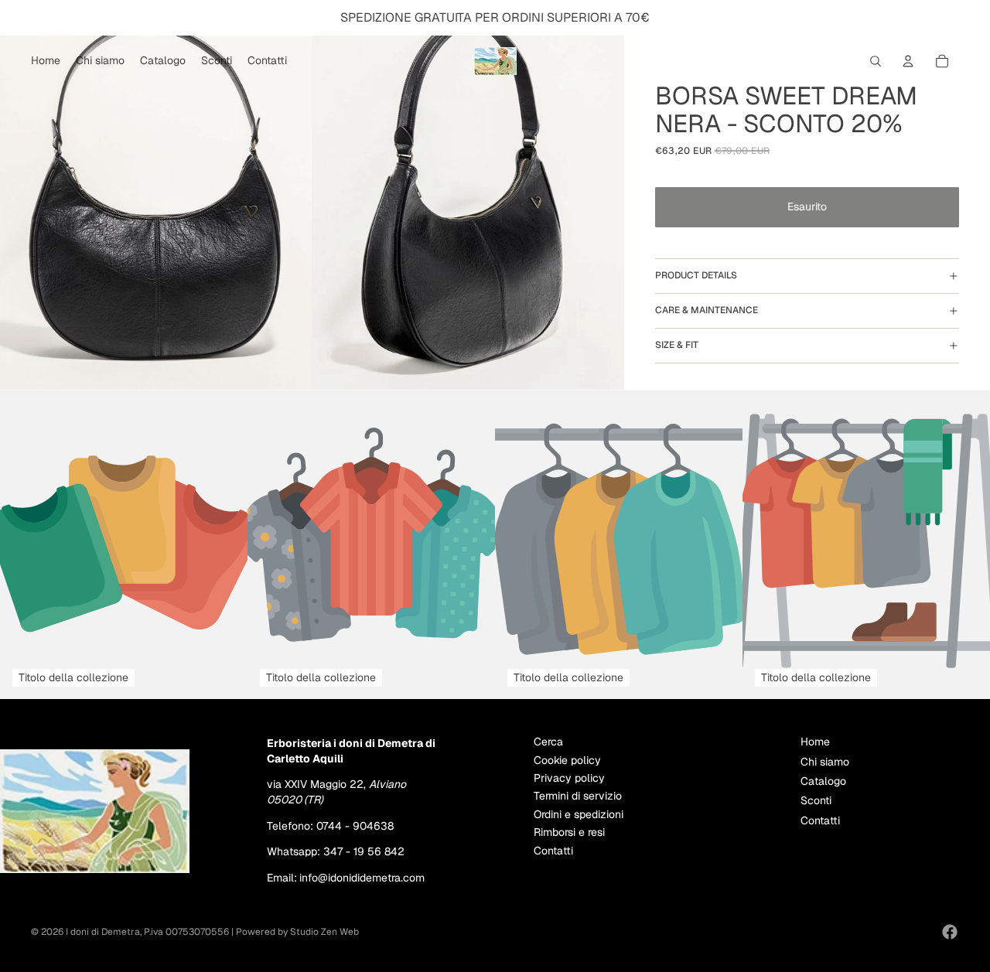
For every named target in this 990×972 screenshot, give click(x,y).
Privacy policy (569, 778)
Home (815, 742)
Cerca (548, 742)
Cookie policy (567, 760)
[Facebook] (949, 932)
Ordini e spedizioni (578, 814)
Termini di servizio (578, 796)
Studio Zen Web (324, 932)
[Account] (908, 61)
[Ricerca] (876, 61)
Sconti (816, 800)
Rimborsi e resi (569, 832)
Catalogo (823, 781)
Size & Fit (676, 345)
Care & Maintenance (706, 310)
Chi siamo (825, 762)
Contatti (553, 851)
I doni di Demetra (103, 932)
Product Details (696, 275)
